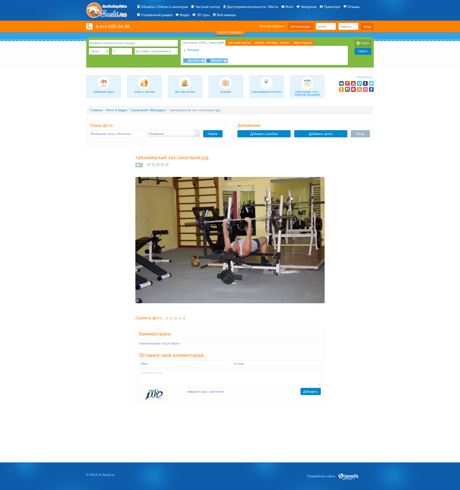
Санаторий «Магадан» (148, 110)
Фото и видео (116, 110)
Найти (363, 51)
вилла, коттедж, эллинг (272, 42)
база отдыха (303, 42)
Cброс (364, 43)
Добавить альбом (264, 134)
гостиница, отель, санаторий (203, 42)
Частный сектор (207, 7)
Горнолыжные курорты (266, 92)
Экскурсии (308, 7)
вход (367, 26)
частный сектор (239, 42)
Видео (184, 15)
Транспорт (331, 7)
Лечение (218, 60)
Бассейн (195, 60)
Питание (192, 50)
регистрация (300, 26)
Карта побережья (230, 32)
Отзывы (353, 7)
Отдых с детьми (144, 92)
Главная (96, 110)
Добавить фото (321, 134)
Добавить (310, 391)
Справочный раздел (156, 15)
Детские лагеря (185, 92)
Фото (289, 7)
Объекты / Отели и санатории (164, 7)
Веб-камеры (226, 15)
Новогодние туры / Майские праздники (307, 93)
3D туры (203, 15)
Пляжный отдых (103, 92)
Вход (360, 134)
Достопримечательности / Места (252, 7)
